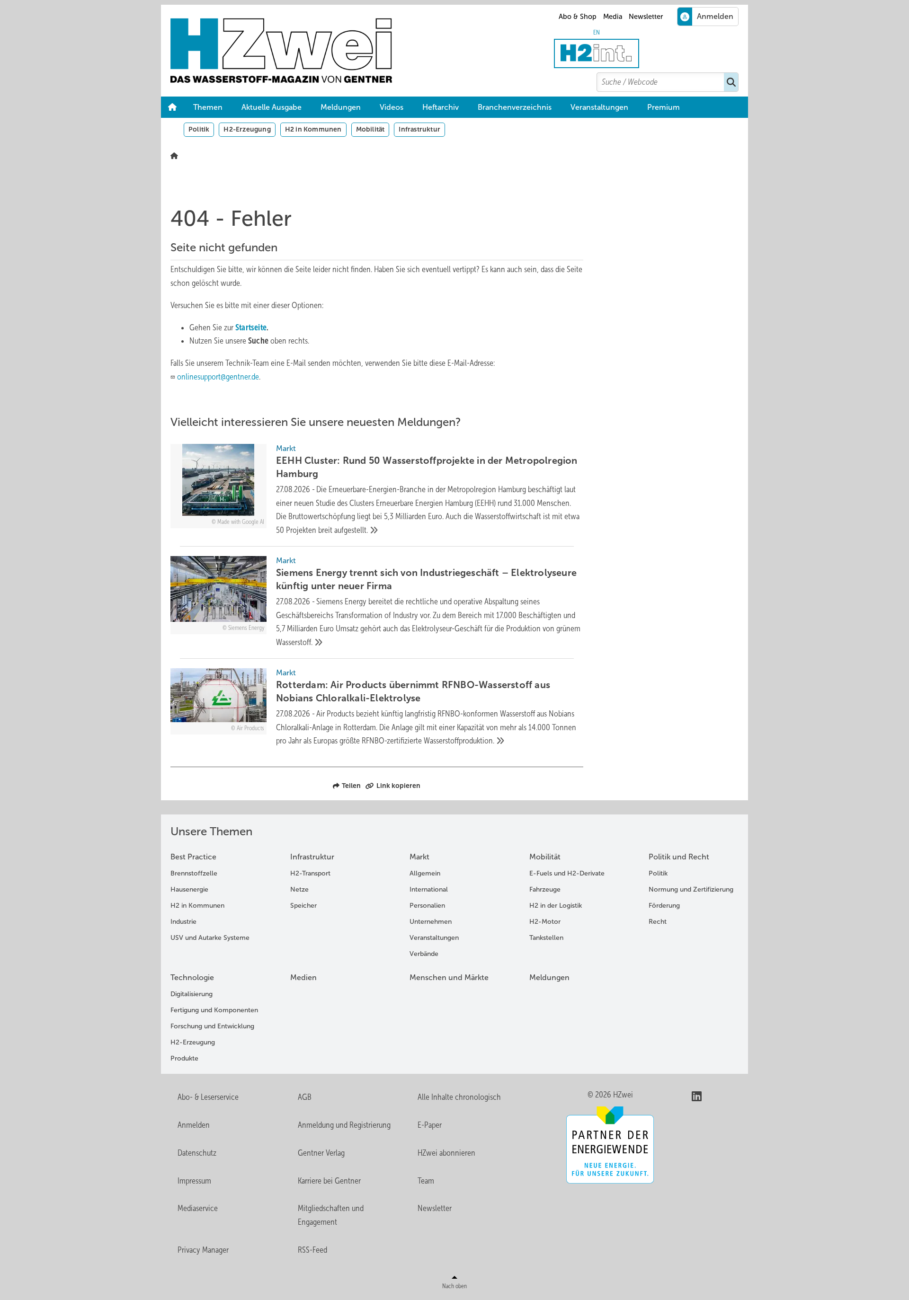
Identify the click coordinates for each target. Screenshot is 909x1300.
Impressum (194, 1180)
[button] (663, 107)
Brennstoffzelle (193, 873)
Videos (391, 107)
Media (613, 16)
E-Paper (430, 1125)
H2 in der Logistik (555, 905)
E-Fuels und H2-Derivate (567, 873)
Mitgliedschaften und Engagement (331, 1215)
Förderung (664, 905)
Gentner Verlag (321, 1153)
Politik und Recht (679, 857)
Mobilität (370, 129)
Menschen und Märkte (449, 977)
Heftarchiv (440, 107)
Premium (663, 107)
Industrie (183, 921)
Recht (658, 921)
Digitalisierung (191, 994)
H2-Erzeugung (246, 129)
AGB (305, 1097)
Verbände (424, 953)
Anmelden (194, 1125)
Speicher (303, 905)
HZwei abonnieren (446, 1153)
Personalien (427, 905)
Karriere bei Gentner (329, 1180)
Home (172, 107)
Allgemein (425, 873)
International (429, 889)
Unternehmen (431, 921)
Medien (303, 977)
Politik (198, 129)
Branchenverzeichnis (515, 107)
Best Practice (193, 857)
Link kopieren (398, 785)
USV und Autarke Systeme (210, 937)
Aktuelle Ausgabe (271, 107)
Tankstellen (546, 937)
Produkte (184, 1058)
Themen (208, 107)
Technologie (192, 977)
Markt (419, 857)
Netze (299, 889)
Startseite (251, 327)
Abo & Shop (578, 16)
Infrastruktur (419, 129)
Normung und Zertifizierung (691, 889)
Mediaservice (198, 1208)
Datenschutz (197, 1153)
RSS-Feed (312, 1250)
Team (426, 1180)
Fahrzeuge (545, 889)
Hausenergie (189, 889)
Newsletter (646, 16)
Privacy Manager (203, 1250)
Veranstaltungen (599, 107)
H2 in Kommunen (313, 129)
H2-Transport (310, 873)
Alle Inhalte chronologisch (459, 1097)
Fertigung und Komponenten (214, 1010)
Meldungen (341, 107)
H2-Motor (545, 921)
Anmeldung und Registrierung (344, 1125)
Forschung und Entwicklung (212, 1026)
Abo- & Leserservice (208, 1097)
